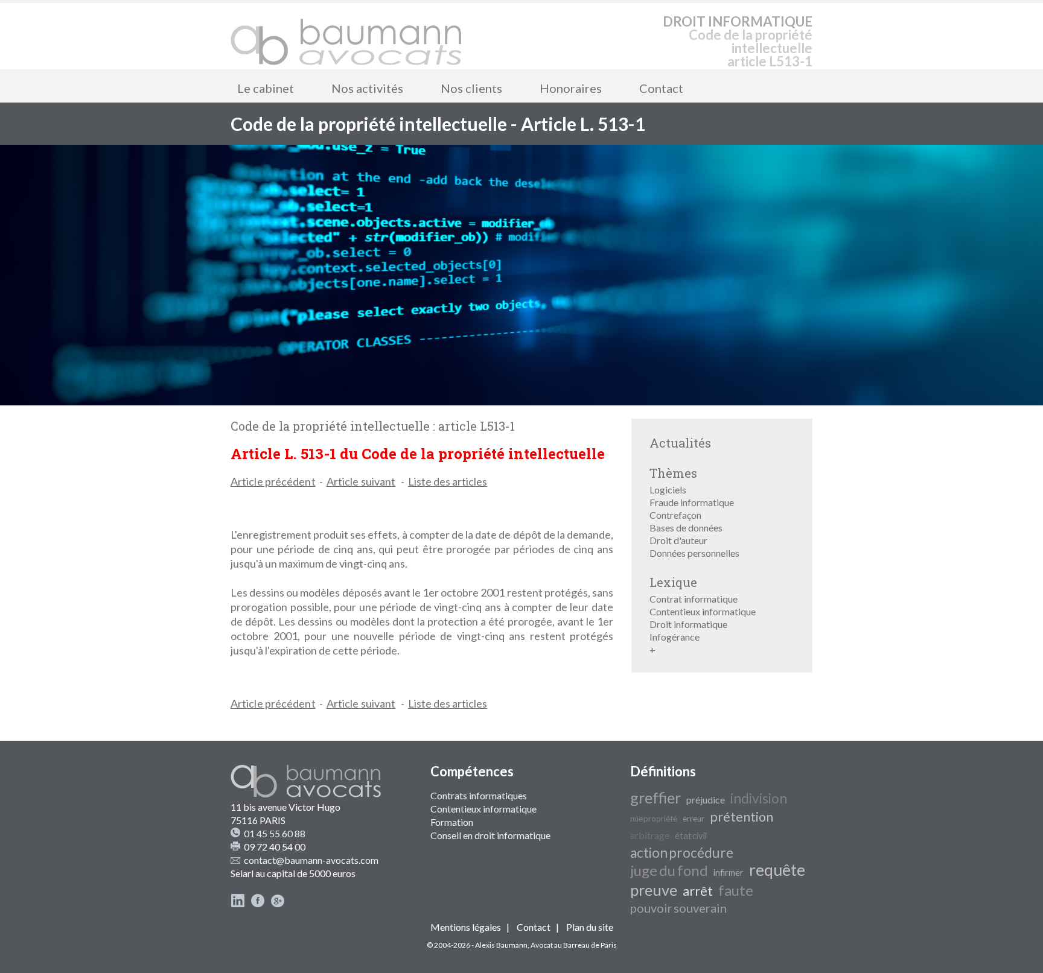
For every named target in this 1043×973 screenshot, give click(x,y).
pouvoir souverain (678, 908)
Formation (451, 822)
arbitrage (649, 835)
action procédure (681, 853)
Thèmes (673, 473)
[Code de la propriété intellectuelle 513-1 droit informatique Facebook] (257, 904)
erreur (693, 818)
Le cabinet (265, 88)
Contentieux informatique (702, 611)
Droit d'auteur (678, 540)
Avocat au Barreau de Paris (574, 944)
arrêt (698, 891)
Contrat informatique (693, 598)
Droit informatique (688, 624)
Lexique (673, 582)
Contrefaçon (675, 515)
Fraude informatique (691, 502)
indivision (758, 798)
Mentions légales (465, 927)
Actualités (680, 443)
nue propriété (653, 818)
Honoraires (571, 88)
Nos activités (367, 88)
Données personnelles (694, 553)
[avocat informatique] (521, 401)
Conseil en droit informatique (490, 835)
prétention (741, 817)
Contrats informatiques (478, 795)
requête (777, 870)
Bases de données (685, 527)
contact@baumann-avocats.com (311, 860)
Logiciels (667, 489)
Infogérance (674, 636)
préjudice (705, 799)
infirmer (728, 872)
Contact (661, 88)
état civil (691, 836)
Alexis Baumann (501, 944)
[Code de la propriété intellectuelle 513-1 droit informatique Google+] (277, 904)
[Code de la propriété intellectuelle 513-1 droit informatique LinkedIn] (238, 904)
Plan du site (589, 927)
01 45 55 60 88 (274, 833)
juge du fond (669, 870)
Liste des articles (447, 481)
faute (735, 890)
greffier (655, 797)
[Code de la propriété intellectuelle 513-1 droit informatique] (346, 36)
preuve (653, 890)
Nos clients (471, 88)
